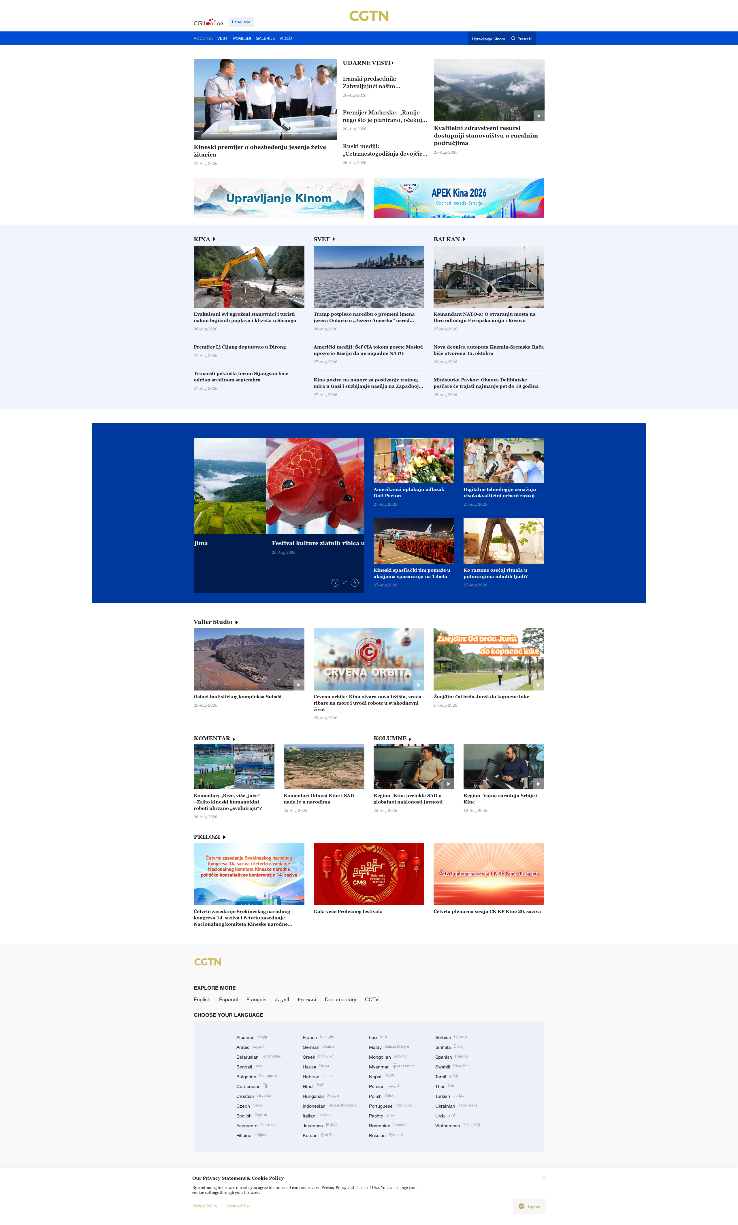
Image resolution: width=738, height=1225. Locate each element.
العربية (282, 999)
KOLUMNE (390, 738)
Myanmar (391, 1067)
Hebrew (317, 1076)
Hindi (313, 1086)
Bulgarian (256, 1076)
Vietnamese (457, 1125)
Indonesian (329, 1106)
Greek (318, 1057)
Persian (384, 1086)
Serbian (451, 1037)
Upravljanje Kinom (488, 38)
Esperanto (256, 1125)
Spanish (451, 1057)
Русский (307, 999)
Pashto (381, 1116)
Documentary (340, 999)
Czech (249, 1106)
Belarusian (258, 1057)
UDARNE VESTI (367, 62)
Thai (444, 1086)
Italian (317, 1116)
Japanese (320, 1125)
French (318, 1037)
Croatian (253, 1096)
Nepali (381, 1076)
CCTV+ (373, 999)
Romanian (387, 1125)
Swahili (452, 1067)
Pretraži (524, 38)
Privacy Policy (204, 1205)
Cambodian (252, 1086)
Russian (386, 1135)
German (319, 1047)
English (202, 999)
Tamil (446, 1076)
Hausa (316, 1067)
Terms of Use (239, 1205)
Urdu (445, 1116)
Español (228, 999)
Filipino (251, 1135)
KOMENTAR (212, 738)
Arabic (250, 1047)
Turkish (449, 1096)
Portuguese (390, 1106)
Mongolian (388, 1057)
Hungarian (321, 1096)
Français (256, 999)
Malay (389, 1047)
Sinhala (449, 1047)
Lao (378, 1037)
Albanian (251, 1037)
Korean (318, 1135)
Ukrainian (456, 1106)
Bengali (249, 1067)
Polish (382, 1096)
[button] (219, 133)
